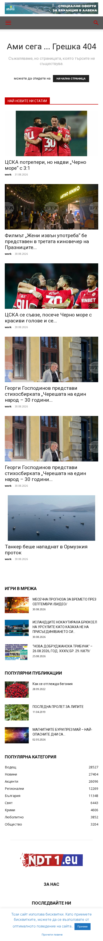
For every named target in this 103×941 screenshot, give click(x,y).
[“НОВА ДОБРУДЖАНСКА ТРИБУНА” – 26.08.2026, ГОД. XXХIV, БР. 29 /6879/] (17, 652)
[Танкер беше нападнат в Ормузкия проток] (51, 518)
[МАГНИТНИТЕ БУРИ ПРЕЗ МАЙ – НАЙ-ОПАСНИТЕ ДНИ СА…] (17, 735)
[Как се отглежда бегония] (17, 689)
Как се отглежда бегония (53, 684)
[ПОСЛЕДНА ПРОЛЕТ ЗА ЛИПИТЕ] (17, 712)
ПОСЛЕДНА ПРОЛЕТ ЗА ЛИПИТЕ (58, 707)
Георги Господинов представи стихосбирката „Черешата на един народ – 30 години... (45, 394)
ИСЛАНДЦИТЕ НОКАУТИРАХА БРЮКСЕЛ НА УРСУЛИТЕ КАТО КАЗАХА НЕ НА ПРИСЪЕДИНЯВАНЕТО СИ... (65, 627)
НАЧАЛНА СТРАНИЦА (71, 78)
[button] (8, 22)
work (8, 174)
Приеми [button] (82, 926)
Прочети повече (52, 934)
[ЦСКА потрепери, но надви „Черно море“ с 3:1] (51, 133)
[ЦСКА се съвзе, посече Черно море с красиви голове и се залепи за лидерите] (51, 286)
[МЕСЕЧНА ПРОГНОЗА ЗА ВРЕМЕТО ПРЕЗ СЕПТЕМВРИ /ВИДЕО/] (17, 605)
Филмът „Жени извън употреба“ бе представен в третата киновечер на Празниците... (47, 241)
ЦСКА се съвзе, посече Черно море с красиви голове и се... (48, 318)
